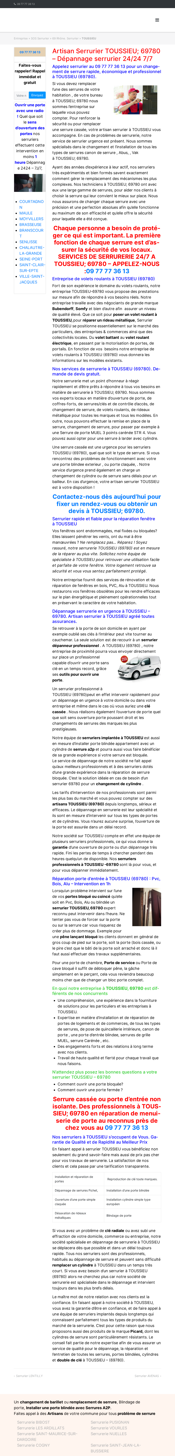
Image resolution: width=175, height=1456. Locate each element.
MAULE (26, 213)
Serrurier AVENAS (147, 1376)
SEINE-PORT (31, 259)
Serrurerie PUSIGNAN (110, 1422)
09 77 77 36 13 (26, 4)
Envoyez (37, 95)
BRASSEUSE (30, 224)
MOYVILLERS (31, 219)
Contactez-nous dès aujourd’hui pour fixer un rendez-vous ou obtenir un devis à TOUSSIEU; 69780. (106, 504)
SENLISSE (28, 242)
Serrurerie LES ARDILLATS (40, 1428)
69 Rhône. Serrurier (65, 38)
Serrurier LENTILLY (29, 1376)
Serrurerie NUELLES (109, 1434)
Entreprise (21, 38)
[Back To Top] (164, 1446)
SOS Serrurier (40, 38)
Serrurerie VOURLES (109, 1428)
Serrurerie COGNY (33, 1445)
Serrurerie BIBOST (33, 1422)
